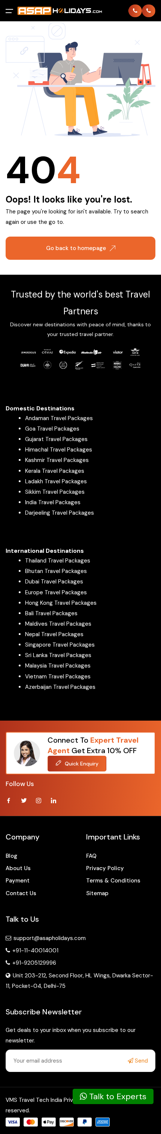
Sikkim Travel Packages (55, 492)
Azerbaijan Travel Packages (60, 687)
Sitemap (97, 893)
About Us (18, 868)
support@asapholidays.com (49, 938)
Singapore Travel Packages (60, 644)
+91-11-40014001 (34, 950)
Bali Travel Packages (51, 613)
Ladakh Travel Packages (56, 481)
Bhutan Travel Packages (56, 571)
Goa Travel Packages (52, 428)
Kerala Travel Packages (54, 471)
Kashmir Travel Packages (57, 460)
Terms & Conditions (113, 880)
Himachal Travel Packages (58, 449)
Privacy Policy (105, 868)
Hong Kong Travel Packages (61, 603)
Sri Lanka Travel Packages (58, 655)
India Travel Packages (52, 502)
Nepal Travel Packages (54, 634)
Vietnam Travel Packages (58, 676)
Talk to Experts (116, 1096)
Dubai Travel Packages (54, 581)
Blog (11, 856)
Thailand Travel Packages (57, 560)
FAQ (91, 856)
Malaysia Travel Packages (58, 665)
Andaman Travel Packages (59, 418)
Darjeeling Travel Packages (59, 513)
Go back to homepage (76, 248)
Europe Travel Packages (56, 592)
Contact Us (21, 893)
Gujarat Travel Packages (56, 439)
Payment (18, 880)
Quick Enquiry (80, 763)
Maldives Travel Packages (58, 624)
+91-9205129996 (33, 963)
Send (140, 1060)
